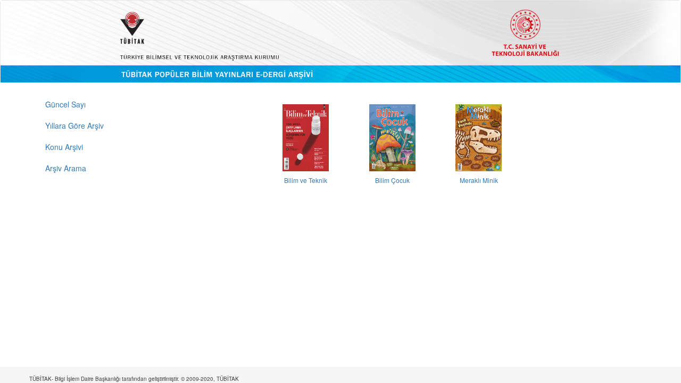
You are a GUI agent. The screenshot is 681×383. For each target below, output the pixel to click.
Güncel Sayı (65, 104)
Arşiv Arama (65, 168)
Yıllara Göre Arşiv (74, 125)
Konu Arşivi (64, 146)
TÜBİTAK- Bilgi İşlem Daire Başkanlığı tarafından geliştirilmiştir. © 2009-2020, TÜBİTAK (134, 378)
